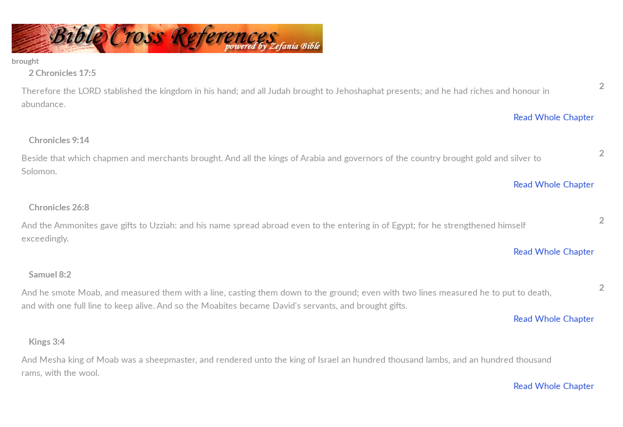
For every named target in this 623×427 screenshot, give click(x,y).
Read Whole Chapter (553, 117)
